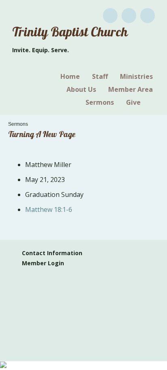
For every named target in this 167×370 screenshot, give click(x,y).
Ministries (136, 76)
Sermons (100, 102)
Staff (100, 76)
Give (133, 102)
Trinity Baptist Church (70, 33)
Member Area (130, 89)
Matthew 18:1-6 (48, 209)
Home (70, 76)
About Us (81, 89)
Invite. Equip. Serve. (40, 50)
